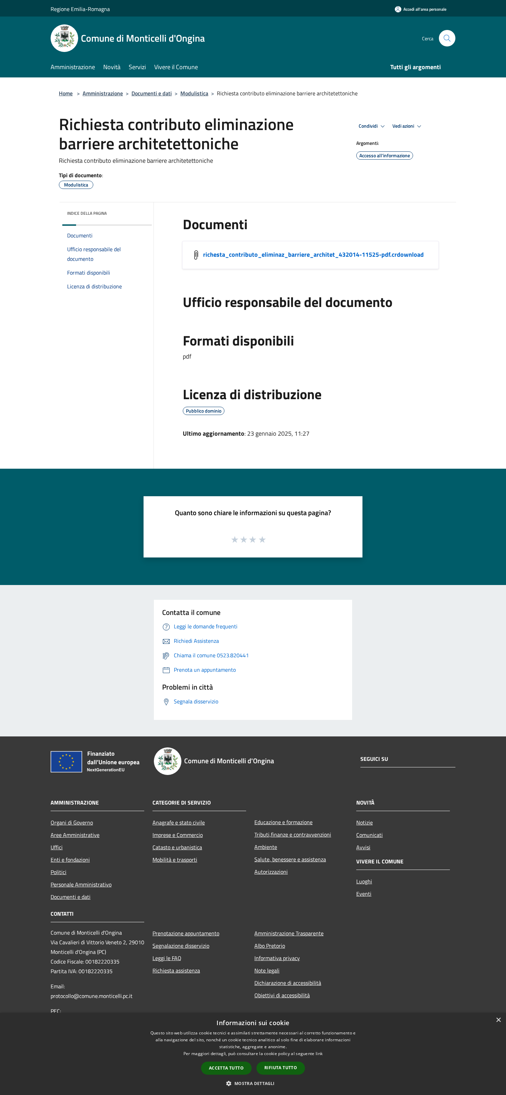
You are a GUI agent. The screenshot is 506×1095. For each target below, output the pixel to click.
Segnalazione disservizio (180, 946)
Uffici (57, 847)
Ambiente (265, 847)
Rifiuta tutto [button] (280, 1068)
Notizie (364, 822)
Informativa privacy (277, 958)
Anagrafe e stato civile (178, 822)
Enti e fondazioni (70, 859)
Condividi (369, 126)
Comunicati (369, 835)
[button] (252, 1083)
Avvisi (363, 847)
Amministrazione (103, 93)
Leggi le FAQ (166, 958)
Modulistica (194, 93)
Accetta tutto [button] (226, 1068)
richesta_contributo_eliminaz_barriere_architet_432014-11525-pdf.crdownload (313, 254)
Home (66, 93)
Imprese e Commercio (177, 835)
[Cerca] (447, 38)
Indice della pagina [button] (87, 213)
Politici (58, 872)
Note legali (267, 970)
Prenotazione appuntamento (185, 933)
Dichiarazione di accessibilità (287, 983)
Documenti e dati (151, 93)
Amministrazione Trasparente (289, 933)
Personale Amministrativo (81, 884)
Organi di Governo (72, 822)
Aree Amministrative (75, 835)
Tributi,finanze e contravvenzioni (292, 834)
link (319, 1053)
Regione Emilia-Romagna (80, 9)
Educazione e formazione (283, 822)
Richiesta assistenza (176, 970)
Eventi (363, 894)
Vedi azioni (403, 126)
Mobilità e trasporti (174, 859)
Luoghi (364, 881)
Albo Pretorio (269, 946)
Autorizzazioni (271, 872)
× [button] (498, 1020)
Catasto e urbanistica (177, 847)
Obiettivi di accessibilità (282, 995)
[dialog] (253, 1054)
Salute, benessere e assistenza (290, 859)
